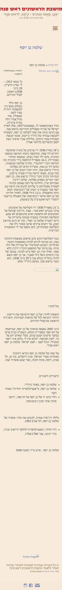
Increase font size (12, 5)
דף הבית (53, 65)
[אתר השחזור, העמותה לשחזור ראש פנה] (31, 13)
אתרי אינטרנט (48, 571)
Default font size (2, 5)
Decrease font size (7, 5)
